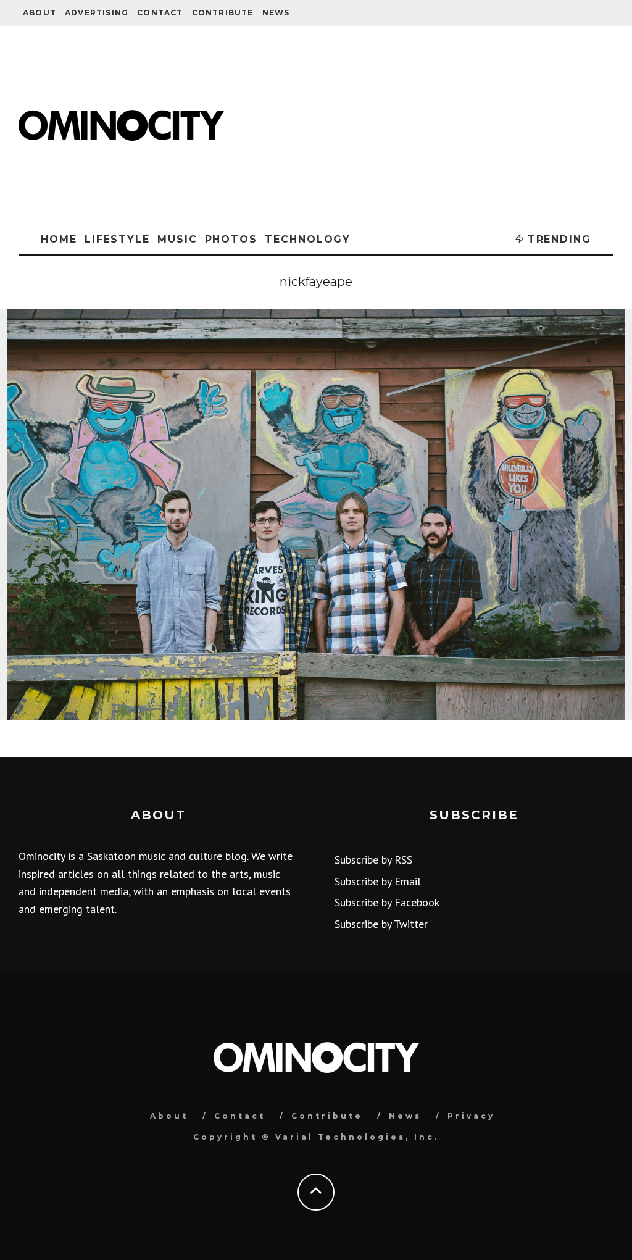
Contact (160, 12)
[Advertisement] (425, 125)
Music (177, 239)
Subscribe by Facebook (387, 902)
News (276, 12)
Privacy (471, 1115)
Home (59, 239)
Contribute (223, 12)
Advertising (96, 12)
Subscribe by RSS (373, 860)
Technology (308, 239)
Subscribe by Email (378, 881)
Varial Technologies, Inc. (357, 1136)
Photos (231, 239)
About (39, 12)
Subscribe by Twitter (381, 924)
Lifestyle (117, 239)
